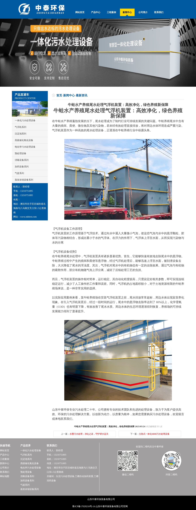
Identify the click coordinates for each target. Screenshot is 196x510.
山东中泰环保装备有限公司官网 (112, 506)
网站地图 (4, 476)
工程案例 (111, 12)
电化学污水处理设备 (25, 147)
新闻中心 (127, 12)
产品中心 (95, 12)
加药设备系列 (22, 166)
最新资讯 (81, 95)
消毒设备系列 (22, 160)
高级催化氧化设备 (24, 140)
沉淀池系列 (20, 133)
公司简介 (143, 12)
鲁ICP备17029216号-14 (84, 506)
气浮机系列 (20, 127)
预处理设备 (20, 153)
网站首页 (80, 12)
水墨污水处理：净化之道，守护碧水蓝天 (89, 434)
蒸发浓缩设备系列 (24, 180)
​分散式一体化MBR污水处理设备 (154, 434)
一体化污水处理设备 (25, 120)
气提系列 (19, 173)
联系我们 (158, 12)
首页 (59, 95)
